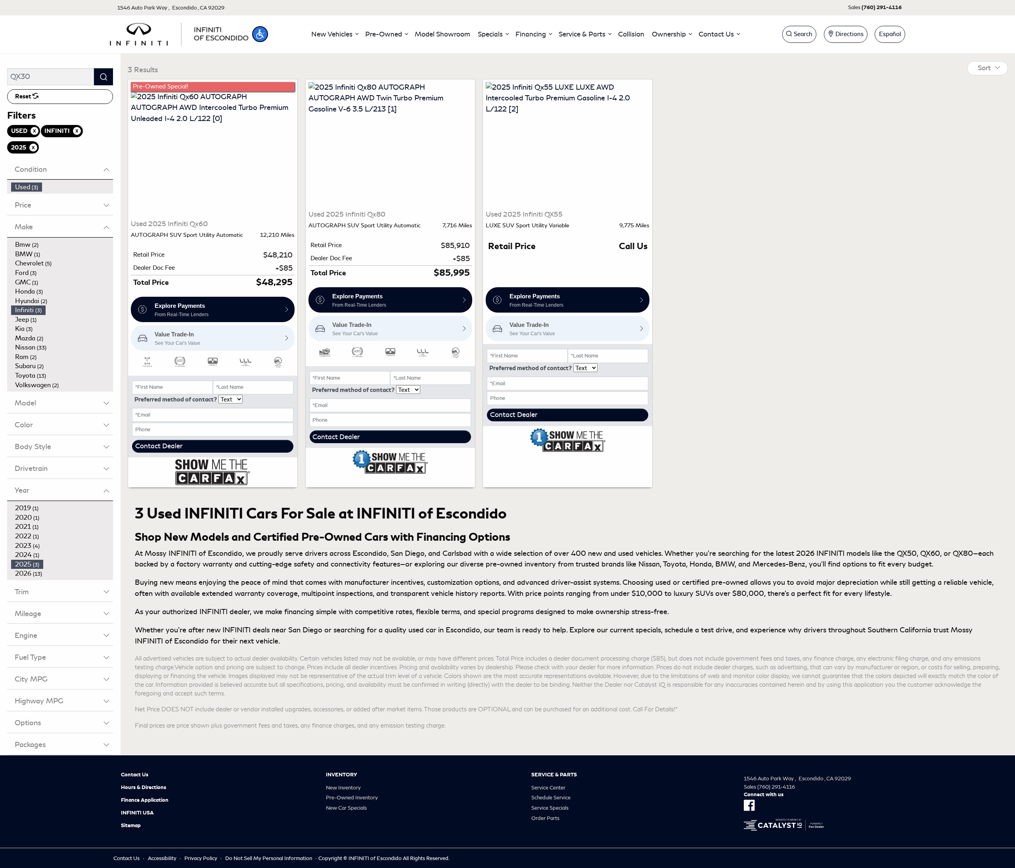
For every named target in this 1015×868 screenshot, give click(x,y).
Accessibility (162, 858)
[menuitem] (62, 187)
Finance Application (145, 800)
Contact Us (134, 775)
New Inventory (343, 788)
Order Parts (545, 818)
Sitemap (131, 825)
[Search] (103, 76)
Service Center (548, 788)
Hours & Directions (143, 787)
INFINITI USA (137, 813)
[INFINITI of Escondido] (179, 33)
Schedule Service (551, 798)
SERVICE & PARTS (554, 775)
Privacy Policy (200, 858)
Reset (24, 96)
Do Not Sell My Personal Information (268, 858)
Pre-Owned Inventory (352, 798)
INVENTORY (341, 775)
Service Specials (550, 808)
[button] (260, 34)
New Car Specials (346, 808)
